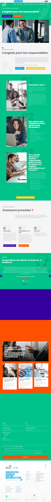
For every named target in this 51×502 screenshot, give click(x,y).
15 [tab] (48, 392)
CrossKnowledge (31, 173)
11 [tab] (44, 392)
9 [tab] (42, 392)
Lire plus (21, 387)
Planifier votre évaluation (9, 245)
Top (45, 464)
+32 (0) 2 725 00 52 (18, 490)
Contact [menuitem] (47, 4)
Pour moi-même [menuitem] (26, 4)
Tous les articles (6, 339)
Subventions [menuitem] (28, 1)
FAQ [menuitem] (24, 1)
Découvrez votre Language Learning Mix (35, 68)
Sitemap (35, 499)
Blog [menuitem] (36, 4)
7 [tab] (40, 392)
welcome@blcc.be (8, 492)
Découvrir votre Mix (24, 245)
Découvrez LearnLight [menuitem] (18, 1)
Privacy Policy (27, 499)
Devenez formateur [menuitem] (40, 1)
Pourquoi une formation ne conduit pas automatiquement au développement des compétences (40, 474)
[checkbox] (25, 435)
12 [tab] (45, 392)
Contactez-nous (19, 68)
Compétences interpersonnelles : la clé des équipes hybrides (40, 480)
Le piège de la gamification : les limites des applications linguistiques (40, 478)
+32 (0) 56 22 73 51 (8, 490)
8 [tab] (41, 392)
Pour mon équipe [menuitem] (20, 4)
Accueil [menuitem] (14, 4)
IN (43, 500)
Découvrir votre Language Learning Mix (25, 197)
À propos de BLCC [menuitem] (41, 4)
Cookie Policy (31, 499)
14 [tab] (47, 392)
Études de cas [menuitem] (32, 4)
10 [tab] (43, 392)
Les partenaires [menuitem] (33, 1)
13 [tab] (46, 392)
